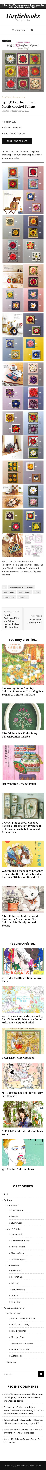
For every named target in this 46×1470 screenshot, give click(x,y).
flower (37, 592)
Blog (6, 1194)
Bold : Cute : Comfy (20, 1324)
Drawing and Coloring (14, 1308)
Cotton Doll (16, 1234)
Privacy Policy (35, 1465)
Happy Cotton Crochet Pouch (19, 783)
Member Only (17, 1337)
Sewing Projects (18, 1259)
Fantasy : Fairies (18, 1330)
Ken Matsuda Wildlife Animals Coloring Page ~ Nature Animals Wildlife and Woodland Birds (23, 1397)
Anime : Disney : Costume (23, 1318)
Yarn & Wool (13, 1265)
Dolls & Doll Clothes (20, 1240)
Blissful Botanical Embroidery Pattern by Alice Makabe (19, 735)
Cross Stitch (17, 1210)
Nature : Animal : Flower (22, 1343)
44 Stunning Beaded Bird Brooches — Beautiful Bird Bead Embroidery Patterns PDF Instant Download (22, 874)
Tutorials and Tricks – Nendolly (18, 1407)
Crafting (6, 97)
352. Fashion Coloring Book (18, 1169)
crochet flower (9, 592)
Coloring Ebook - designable (17, 1420)
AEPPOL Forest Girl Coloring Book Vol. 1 (22, 1132)
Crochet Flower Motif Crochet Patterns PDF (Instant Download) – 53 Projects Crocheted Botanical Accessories (22, 827)
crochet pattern (24, 592)
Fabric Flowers (18, 1246)
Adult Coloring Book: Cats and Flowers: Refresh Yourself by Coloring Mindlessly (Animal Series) (20, 920)
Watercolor (16, 1355)
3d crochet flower (16, 587)
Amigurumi (16, 1270)
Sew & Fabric (13, 1229)
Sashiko (14, 1216)
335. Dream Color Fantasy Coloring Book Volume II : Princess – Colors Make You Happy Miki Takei (22, 1019)
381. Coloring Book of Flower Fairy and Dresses (22, 1094)
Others (14, 1295)
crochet (30, 587)
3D (5, 587)
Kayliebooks (23, 16)
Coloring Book (14, 1313)
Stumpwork (16, 1223)
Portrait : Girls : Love (20, 1349)
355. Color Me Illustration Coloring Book (22, 979)
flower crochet (9, 597)
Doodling (11, 1362)
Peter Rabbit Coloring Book (18, 1057)
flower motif (23, 597)
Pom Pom (15, 1301)
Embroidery (13, 1205)
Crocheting (18, 97)
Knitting (14, 1283)
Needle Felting (18, 1289)
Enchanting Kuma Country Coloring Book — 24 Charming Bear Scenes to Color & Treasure (23, 691)
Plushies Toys (17, 1253)
